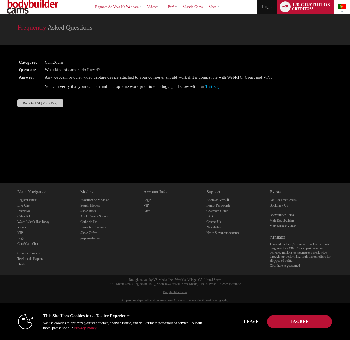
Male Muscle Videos (283, 226)
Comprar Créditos (29, 253)
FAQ (209, 216)
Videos (152, 7)
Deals (21, 264)
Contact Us (213, 222)
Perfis (172, 7)
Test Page (213, 86)
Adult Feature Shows (94, 216)
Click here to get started (285, 266)
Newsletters (214, 227)
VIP (20, 233)
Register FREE (27, 200)
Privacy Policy (85, 328)
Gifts (147, 211)
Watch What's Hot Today (33, 222)
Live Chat (24, 205)
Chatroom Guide (217, 211)
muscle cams (193, 7)
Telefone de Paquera (30, 259)
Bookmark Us (279, 205)
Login (267, 7)
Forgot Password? (218, 205)
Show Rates (88, 211)
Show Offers (88, 233)
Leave (251, 321)
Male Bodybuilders (282, 220)
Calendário (24, 216)
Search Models (90, 205)
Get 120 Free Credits (283, 200)
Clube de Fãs (88, 222)
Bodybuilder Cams (282, 215)
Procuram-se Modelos (94, 200)
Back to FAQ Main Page (40, 103)
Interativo (24, 211)
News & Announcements (222, 233)
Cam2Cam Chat (28, 244)
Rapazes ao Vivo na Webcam (117, 7)
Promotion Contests (93, 227)
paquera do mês (90, 238)
